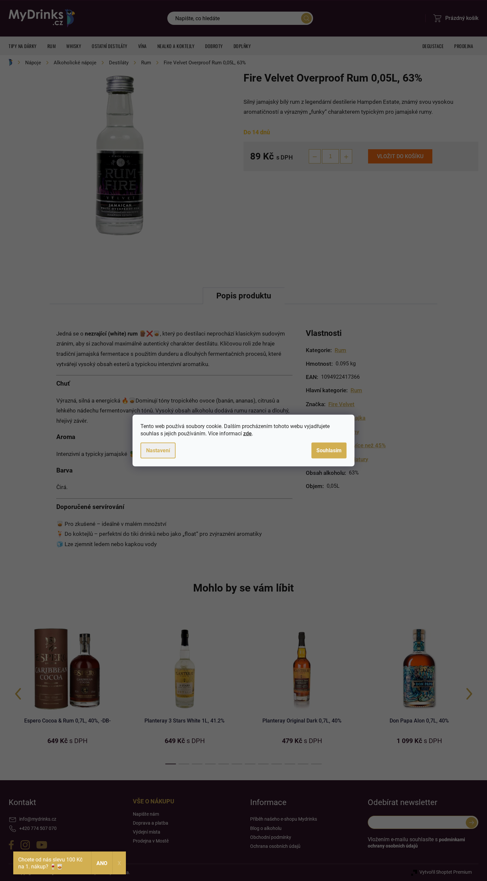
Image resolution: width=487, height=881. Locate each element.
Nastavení (158, 450)
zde (247, 433)
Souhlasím (329, 450)
